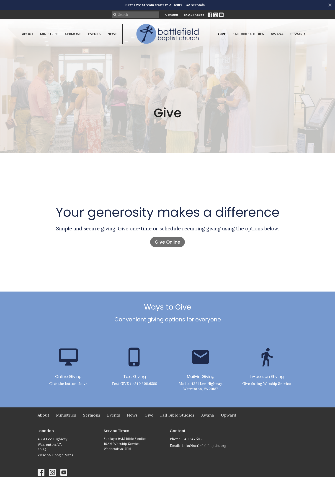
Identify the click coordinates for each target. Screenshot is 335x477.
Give (222, 33)
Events (94, 33)
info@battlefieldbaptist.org (204, 445)
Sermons (73, 33)
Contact (171, 15)
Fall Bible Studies (248, 33)
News (112, 33)
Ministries (49, 33)
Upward (297, 33)
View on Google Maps (55, 455)
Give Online (167, 242)
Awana (277, 33)
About (27, 33)
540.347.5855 (194, 15)
